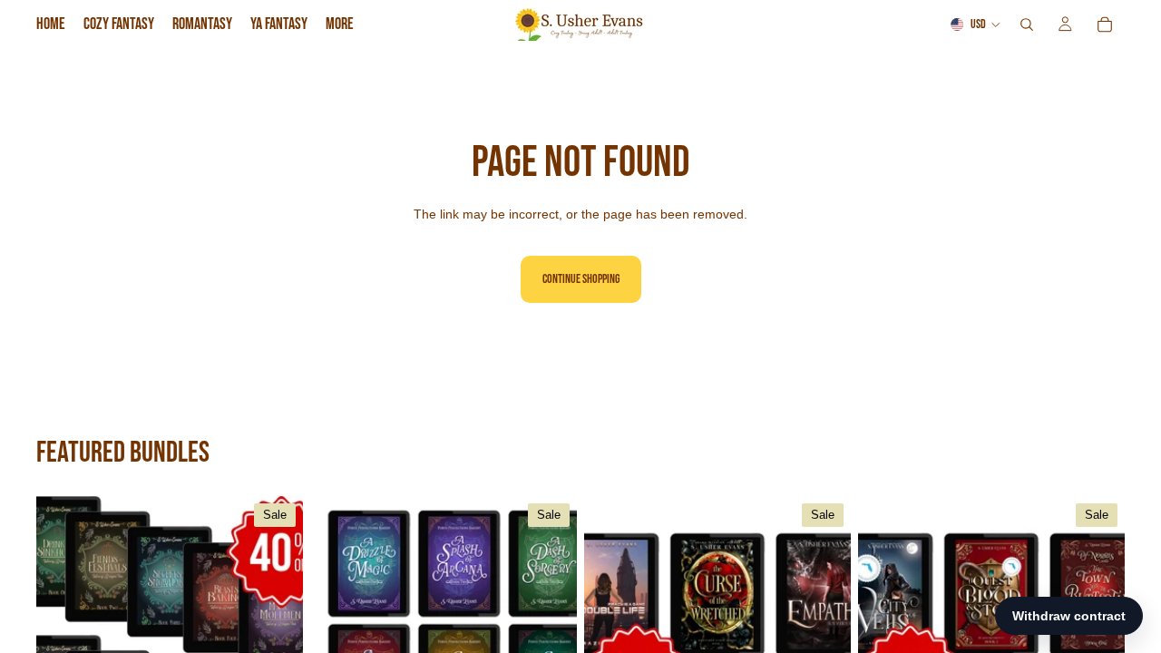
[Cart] (1105, 24)
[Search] (1027, 24)
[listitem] (340, 24)
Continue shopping (581, 279)
